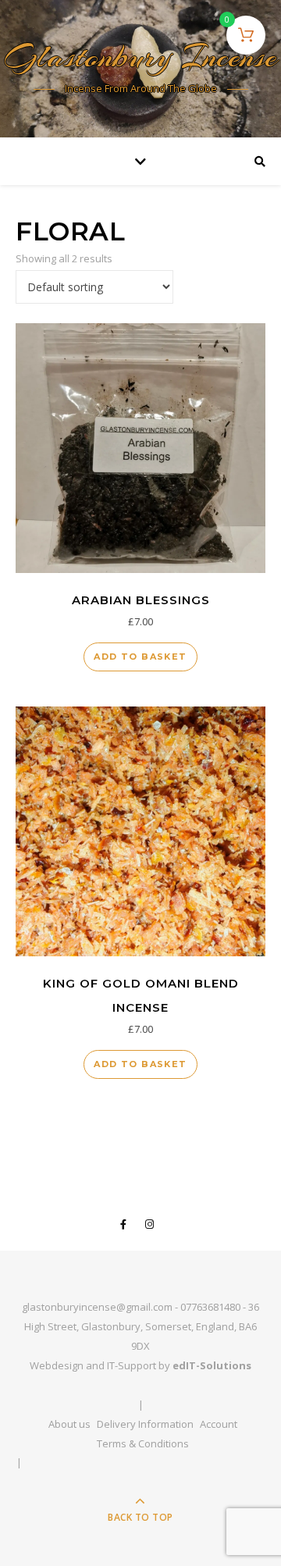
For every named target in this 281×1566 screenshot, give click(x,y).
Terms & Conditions (143, 1443)
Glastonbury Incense (141, 58)
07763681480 (210, 1307)
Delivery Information (145, 1424)
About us (69, 1424)
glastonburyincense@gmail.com (97, 1307)
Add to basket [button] (140, 656)
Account (218, 1424)
